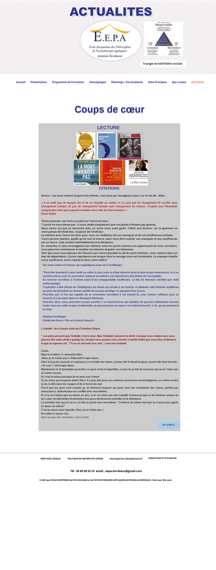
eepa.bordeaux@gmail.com (123, 471)
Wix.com (167, 480)
